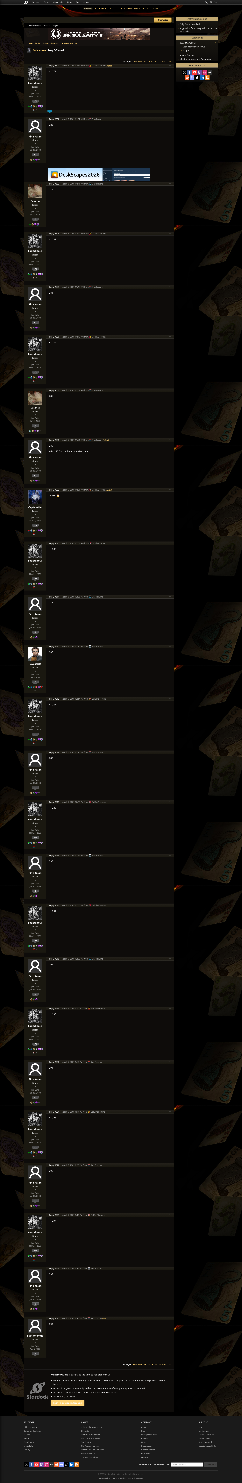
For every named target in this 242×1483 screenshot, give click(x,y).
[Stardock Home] (26, 2)
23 (145, 61)
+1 (35, 682)
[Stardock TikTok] (197, 77)
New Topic (163, 20)
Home (28, 43)
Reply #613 (54, 698)
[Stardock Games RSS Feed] (207, 77)
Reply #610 (54, 543)
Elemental (85, 1431)
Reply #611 (54, 596)
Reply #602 (54, 119)
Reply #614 (54, 752)
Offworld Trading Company (92, 1449)
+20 (35, 525)
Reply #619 (54, 1008)
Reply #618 (54, 958)
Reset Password (205, 1442)
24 (148, 61)
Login (55, 25)
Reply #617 (54, 905)
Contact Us (145, 1453)
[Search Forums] (216, 2)
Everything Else (70, 43)
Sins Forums (97, 119)
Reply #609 (54, 489)
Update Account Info (207, 1446)
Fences (27, 1438)
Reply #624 (54, 1268)
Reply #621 (54, 1111)
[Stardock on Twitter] (184, 72)
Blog (78, 2)
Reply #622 (54, 1165)
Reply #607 (54, 390)
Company (146, 1422)
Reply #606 (54, 336)
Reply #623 (54, 1215)
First (135, 61)
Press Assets (146, 1446)
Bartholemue (35, 1335)
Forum (88, 8)
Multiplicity (28, 1446)
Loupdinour (35, 83)
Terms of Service (118, 1478)
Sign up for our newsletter (154, 1464)
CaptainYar (35, 507)
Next (164, 61)
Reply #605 (54, 287)
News (69, 2)
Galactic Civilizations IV (90, 1434)
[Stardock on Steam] (209, 72)
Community (58, 2)
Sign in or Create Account (67, 1402)
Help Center (203, 1427)
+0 (35, 1353)
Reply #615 (54, 802)
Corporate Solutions (32, 1431)
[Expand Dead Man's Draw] (178, 43)
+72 (35, 101)
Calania (35, 201)
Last (170, 61)
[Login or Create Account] (206, 2)
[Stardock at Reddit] (187, 77)
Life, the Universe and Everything (47, 43)
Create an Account (206, 1434)
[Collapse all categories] (215, 42)
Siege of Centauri (88, 1453)
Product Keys (204, 1438)
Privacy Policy (104, 1478)
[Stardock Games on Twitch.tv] (199, 72)
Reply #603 (54, 183)
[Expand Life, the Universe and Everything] (178, 59)
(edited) (109, 65)
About (143, 1427)
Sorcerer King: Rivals (89, 1457)
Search (47, 25)
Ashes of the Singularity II (91, 1427)
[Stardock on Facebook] (189, 72)
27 (160, 61)
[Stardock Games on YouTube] (194, 72)
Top (170, 66)
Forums (144, 1457)
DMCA (130, 1478)
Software (36, 2)
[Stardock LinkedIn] (202, 77)
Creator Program (148, 1449)
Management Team (149, 1434)
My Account (204, 1431)
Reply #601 (54, 65)
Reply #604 (54, 233)
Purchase (152, 8)
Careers (144, 1438)
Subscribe (211, 1464)
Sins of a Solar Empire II (90, 1438)
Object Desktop (30, 1427)
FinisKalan (35, 136)
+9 (35, 219)
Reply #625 (54, 1318)
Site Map (139, 1478)
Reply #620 (54, 1062)
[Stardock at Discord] (192, 77)
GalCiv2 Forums (99, 65)
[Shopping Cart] (211, 2)
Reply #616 (54, 855)
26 (156, 61)
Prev (140, 61)
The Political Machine (90, 1446)
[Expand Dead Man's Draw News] (181, 47)
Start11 (27, 1434)
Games (46, 2)
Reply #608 (54, 440)
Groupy (27, 1449)
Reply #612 (54, 646)
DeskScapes (29, 1442)
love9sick (35, 664)
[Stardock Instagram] (204, 72)
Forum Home (34, 25)
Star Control (86, 1442)
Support (86, 2)
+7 (35, 154)
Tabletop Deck (108, 8)
